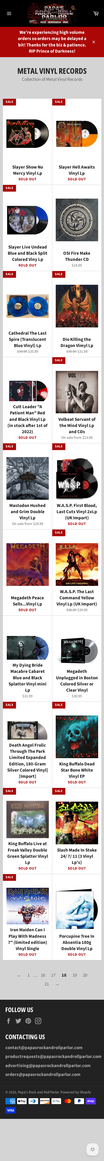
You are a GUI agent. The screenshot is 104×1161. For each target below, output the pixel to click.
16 (43, 975)
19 (75, 975)
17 (53, 975)
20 (85, 975)
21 (47, 984)
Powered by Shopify (76, 1092)
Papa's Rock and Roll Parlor (38, 1092)
